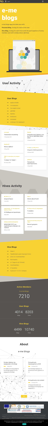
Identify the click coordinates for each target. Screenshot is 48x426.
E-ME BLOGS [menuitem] (5, 1)
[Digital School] (23, 406)
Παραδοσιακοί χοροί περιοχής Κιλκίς (20, 254)
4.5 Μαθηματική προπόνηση (12, 212)
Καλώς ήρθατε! (8, 146)
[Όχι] (46, 422)
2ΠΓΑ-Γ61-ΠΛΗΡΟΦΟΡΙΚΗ (17, 257)
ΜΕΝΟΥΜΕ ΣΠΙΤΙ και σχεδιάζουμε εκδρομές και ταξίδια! (12, 226)
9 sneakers (30, 211)
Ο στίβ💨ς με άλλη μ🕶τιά (32, 147)
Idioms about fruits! (33, 199)
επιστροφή (6, 132)
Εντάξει (24, 424)
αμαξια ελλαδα (14, 102)
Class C (29, 196)
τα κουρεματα (14, 105)
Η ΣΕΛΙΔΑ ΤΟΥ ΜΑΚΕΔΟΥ (17, 122)
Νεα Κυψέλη (13, 259)
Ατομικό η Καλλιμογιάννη (34, 150)
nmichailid (13, 119)
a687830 (12, 111)
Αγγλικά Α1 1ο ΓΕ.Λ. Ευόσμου (18, 271)
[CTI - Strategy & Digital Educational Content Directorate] (19, 406)
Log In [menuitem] (8, 1)
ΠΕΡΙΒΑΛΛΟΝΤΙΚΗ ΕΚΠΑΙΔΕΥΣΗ (11, 222)
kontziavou (13, 116)
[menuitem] (2, 1)
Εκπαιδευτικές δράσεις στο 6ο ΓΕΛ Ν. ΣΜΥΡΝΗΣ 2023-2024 (35, 136)
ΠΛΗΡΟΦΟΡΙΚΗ (14, 265)
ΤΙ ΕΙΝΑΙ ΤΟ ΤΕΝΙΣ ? (10, 160)
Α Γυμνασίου (13, 268)
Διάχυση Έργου (8, 199)
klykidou (12, 114)
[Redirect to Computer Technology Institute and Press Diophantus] (13, 406)
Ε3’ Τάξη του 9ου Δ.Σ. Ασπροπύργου (35, 208)
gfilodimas (29, 159)
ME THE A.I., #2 (7, 196)
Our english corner (15, 108)
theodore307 (6, 144)
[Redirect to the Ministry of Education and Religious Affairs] (35, 406)
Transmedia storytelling (11, 134)
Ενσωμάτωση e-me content (36, 380)
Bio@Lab (29, 132)
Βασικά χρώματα (32, 224)
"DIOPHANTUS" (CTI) (36, 414)
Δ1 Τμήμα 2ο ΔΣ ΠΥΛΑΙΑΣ (17, 262)
